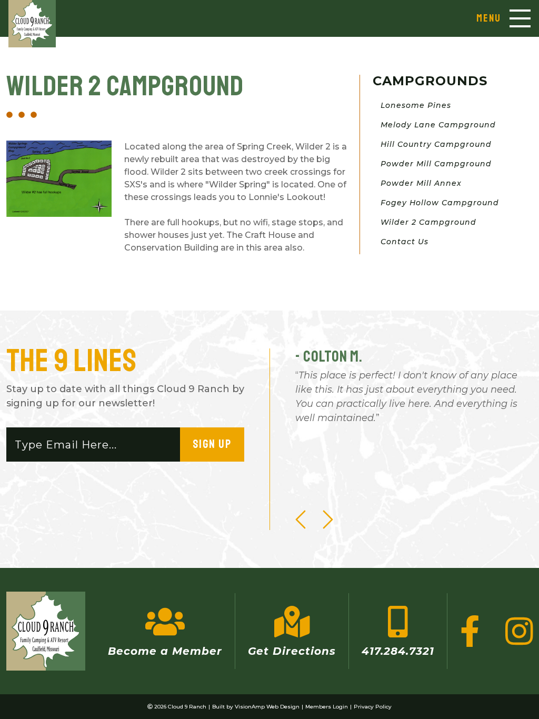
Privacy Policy (373, 706)
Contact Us (404, 241)
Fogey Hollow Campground (440, 202)
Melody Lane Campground (438, 124)
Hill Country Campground (436, 144)
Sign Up (212, 444)
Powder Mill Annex (421, 183)
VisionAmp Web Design (267, 706)
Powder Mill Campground (436, 163)
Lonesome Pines (416, 105)
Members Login (326, 706)
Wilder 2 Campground (428, 222)
